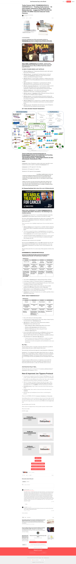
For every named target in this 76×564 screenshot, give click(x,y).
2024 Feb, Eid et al (27, 74)
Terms (42, 557)
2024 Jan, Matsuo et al (28, 83)
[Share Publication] (65, 1)
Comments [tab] (24, 481)
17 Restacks (32, 472)
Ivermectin (32, 370)
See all (24, 544)
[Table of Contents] (1, 282)
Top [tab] (23, 517)
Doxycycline (50, 396)
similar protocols (48, 281)
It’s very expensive (37, 171)
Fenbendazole (25, 40)
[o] (38, 52)
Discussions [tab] (28, 517)
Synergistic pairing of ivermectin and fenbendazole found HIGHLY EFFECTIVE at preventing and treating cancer (33, 520)
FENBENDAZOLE (33, 63)
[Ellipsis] (53, 489)
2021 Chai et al (26, 322)
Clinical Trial (32, 330)
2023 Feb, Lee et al (27, 105)
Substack (33, 562)
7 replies (26, 504)
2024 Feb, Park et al (27, 78)
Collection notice (46, 557)
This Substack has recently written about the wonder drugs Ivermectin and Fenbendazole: (33, 523)
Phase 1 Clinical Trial (37, 325)
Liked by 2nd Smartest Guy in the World (29, 490)
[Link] (20, 40)
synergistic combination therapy (46, 369)
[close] (46, 532)
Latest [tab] (25, 517)
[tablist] (26, 481)
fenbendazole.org (33, 279)
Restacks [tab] (28, 481)
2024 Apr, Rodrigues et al (28, 71)
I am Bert (25, 507)
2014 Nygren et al (32, 329)
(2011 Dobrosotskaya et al (34, 327)
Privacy (40, 557)
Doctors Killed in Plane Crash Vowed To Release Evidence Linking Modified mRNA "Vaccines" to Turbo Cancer (33, 528)
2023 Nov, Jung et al (27, 93)
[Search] (63, 1)
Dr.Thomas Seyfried (27, 188)
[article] (38, 522)
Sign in (73, 1)
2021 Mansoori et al (37, 321)
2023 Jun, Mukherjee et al (28, 100)
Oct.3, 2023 (25, 63)
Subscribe (68, 1)
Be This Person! (26, 489)
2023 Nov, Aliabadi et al (28, 90)
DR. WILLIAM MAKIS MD (26, 37)
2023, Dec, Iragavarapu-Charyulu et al (31, 86)
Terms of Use (42, 544)
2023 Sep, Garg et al (27, 96)
